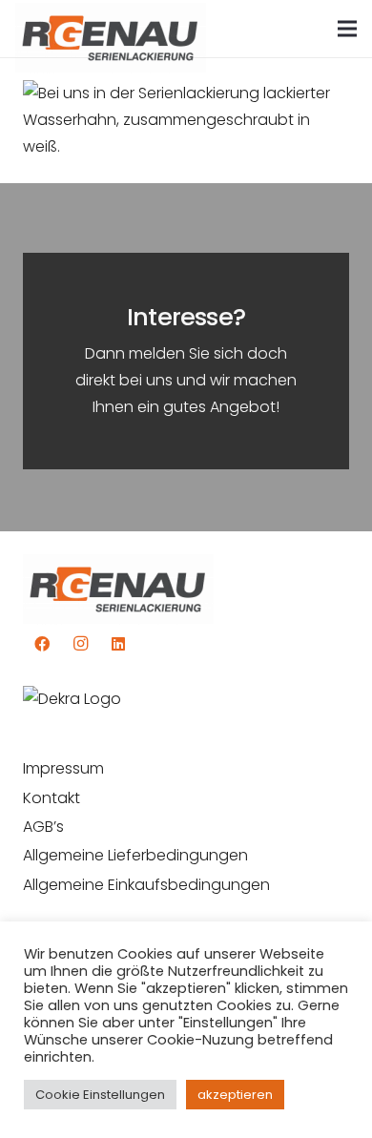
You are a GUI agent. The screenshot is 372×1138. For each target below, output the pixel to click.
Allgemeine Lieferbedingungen (135, 855)
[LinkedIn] (118, 644)
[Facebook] (42, 644)
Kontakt (51, 798)
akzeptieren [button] (235, 1095)
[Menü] (347, 28)
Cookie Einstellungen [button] (100, 1095)
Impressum (63, 768)
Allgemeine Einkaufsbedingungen (146, 885)
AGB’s (43, 827)
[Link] (110, 29)
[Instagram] (80, 644)
